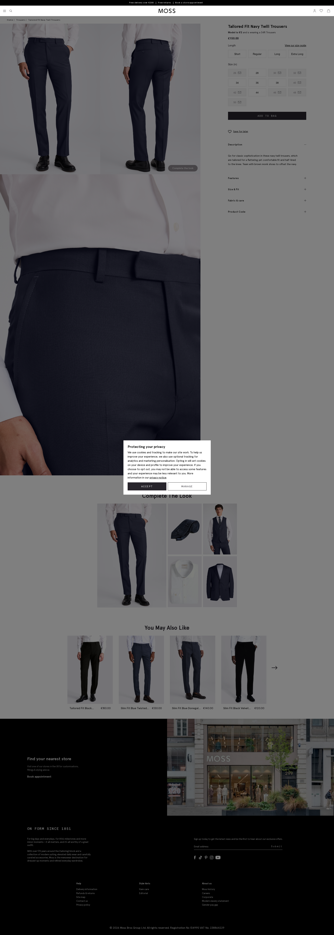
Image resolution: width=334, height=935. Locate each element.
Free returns (164, 2)
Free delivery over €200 (141, 2)
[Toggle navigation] (4, 11)
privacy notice (158, 477)
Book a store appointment (189, 3)
